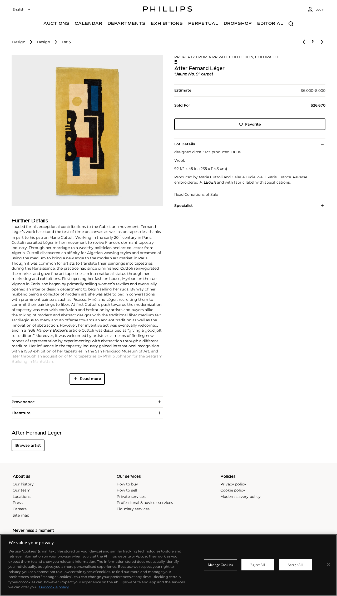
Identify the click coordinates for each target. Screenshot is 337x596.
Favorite (253, 124)
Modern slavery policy (240, 496)
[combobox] (22, 9)
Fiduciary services (133, 509)
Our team (22, 490)
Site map (21, 515)
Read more (90, 378)
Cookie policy (232, 490)
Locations (22, 496)
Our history (23, 484)
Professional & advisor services (145, 502)
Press (18, 502)
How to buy (127, 484)
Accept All (295, 565)
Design (18, 42)
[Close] (328, 564)
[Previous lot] (304, 42)
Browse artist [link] (28, 445)
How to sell (127, 490)
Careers (20, 509)
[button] (85, 130)
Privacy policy (233, 484)
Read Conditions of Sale (196, 194)
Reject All (257, 565)
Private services (131, 496)
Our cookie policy (54, 587)
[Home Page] (167, 9)
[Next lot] (321, 42)
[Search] (291, 24)
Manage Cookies (220, 565)
